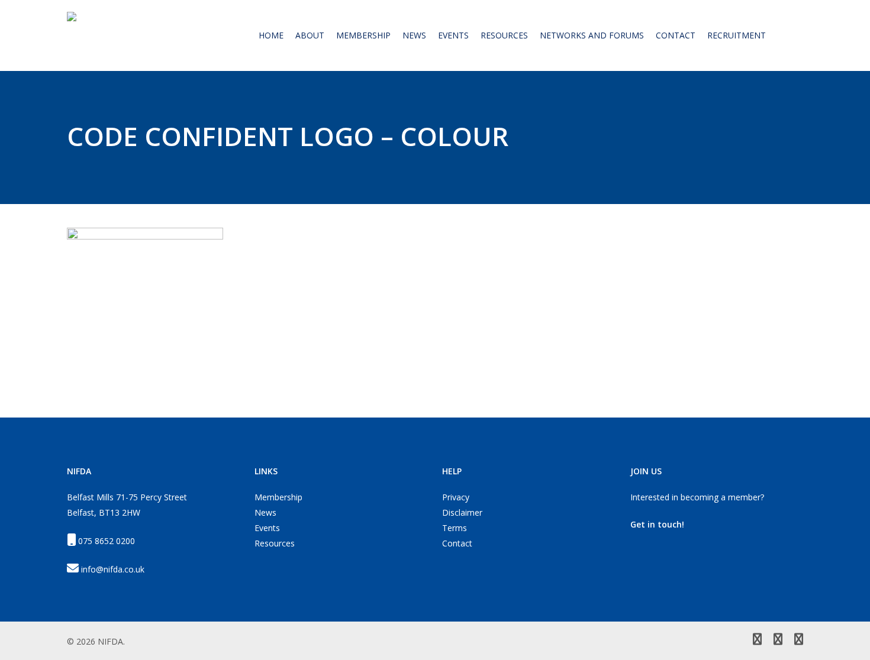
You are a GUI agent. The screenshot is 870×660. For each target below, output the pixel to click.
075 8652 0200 (106, 540)
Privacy (455, 497)
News (265, 512)
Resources (274, 543)
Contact (457, 543)
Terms (454, 527)
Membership (278, 497)
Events (267, 527)
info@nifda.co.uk (112, 569)
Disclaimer (462, 512)
